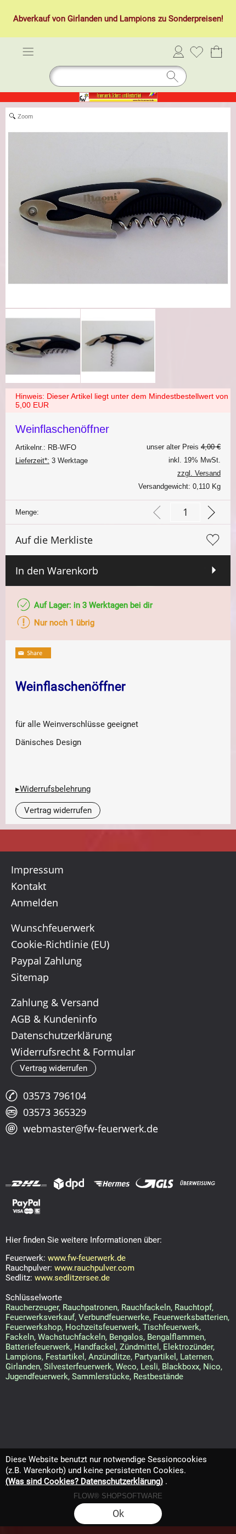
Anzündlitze (109, 1357)
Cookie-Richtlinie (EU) (60, 944)
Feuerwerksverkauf (40, 1317)
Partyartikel (155, 1357)
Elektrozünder (188, 1347)
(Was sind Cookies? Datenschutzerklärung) (84, 1481)
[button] (28, 51)
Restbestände (158, 1376)
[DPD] (68, 1183)
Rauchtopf (193, 1307)
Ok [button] (118, 1513)
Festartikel (65, 1357)
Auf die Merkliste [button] (54, 539)
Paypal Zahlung (46, 960)
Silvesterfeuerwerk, (79, 1367)
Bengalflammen (175, 1337)
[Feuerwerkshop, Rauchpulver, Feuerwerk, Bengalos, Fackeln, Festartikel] (118, 96)
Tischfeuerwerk (171, 1327)
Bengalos (126, 1337)
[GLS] (154, 1183)
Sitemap (30, 977)
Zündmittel (139, 1347)
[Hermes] (111, 1183)
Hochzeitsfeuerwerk (102, 1327)
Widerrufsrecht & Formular (73, 1051)
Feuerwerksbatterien (190, 1317)
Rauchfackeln (146, 1307)
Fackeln (19, 1337)
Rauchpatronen (90, 1307)
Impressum (37, 869)
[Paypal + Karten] (26, 1205)
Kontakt (28, 886)
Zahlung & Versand (55, 1002)
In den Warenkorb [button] (56, 570)
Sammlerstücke (101, 1376)
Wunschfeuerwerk (52, 927)
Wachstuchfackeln (71, 1337)
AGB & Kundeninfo (54, 1018)
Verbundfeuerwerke (113, 1317)
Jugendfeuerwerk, (37, 1376)
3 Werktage (51, 460)
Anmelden (178, 51)
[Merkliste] (196, 51)
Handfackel (95, 1347)
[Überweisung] (197, 1183)
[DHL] (26, 1183)
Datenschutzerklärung (61, 1035)
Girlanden (85, 19)
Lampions (138, 19)
